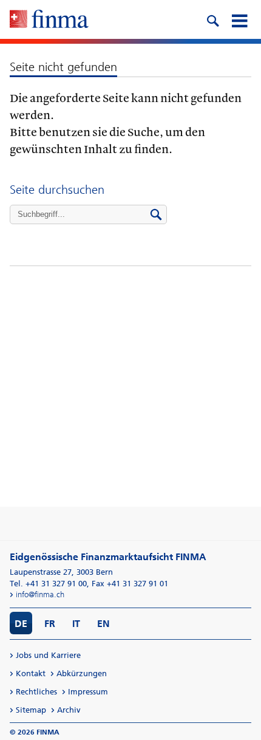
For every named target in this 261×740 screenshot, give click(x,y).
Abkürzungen (81, 673)
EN (103, 623)
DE (21, 623)
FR (49, 623)
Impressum (88, 691)
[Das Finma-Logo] (49, 20)
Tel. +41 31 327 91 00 (48, 583)
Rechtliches (36, 691)
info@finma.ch (40, 594)
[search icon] (212, 19)
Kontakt (31, 673)
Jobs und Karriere (48, 655)
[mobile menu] (239, 19)
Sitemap (31, 709)
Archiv (69, 709)
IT (76, 623)
